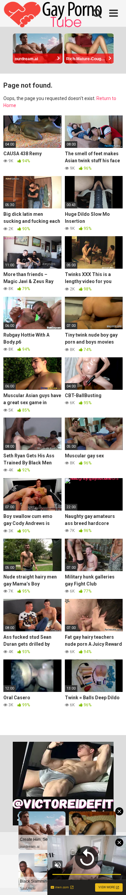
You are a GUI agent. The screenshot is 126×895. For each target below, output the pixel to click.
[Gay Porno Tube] (53, 15)
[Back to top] (113, 881)
